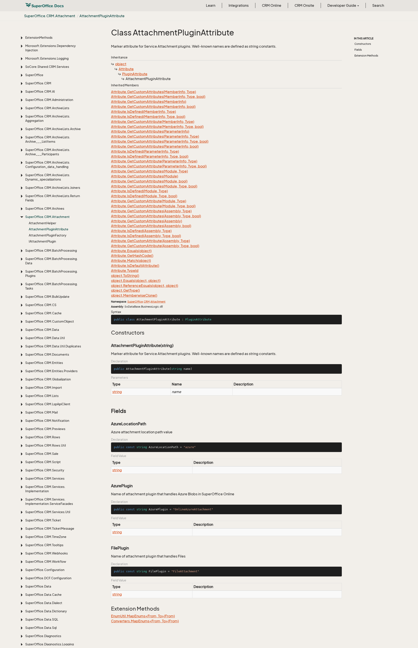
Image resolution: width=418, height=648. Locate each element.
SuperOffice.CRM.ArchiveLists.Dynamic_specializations (47, 177)
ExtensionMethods (38, 37)
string (117, 392)
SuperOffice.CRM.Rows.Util (45, 445)
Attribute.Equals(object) (131, 251)
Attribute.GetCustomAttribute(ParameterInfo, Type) (154, 161)
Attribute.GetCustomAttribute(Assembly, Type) (150, 241)
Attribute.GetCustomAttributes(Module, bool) (149, 181)
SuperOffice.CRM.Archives (44, 208)
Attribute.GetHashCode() (132, 255)
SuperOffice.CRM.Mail (41, 412)
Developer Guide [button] (342, 5)
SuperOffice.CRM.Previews (45, 429)
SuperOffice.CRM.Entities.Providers (51, 371)
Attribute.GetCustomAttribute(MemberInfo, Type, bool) (157, 126)
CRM (147, 301)
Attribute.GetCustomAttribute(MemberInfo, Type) (152, 121)
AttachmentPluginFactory (47, 235)
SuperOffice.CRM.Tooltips (44, 545)
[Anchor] (109, 332)
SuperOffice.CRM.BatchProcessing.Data (51, 261)
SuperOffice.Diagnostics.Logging (49, 644)
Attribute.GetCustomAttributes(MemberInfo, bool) (153, 106)
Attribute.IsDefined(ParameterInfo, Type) (145, 151)
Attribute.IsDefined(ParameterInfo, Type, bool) (149, 156)
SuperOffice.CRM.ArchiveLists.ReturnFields (52, 198)
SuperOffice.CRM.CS (40, 305)
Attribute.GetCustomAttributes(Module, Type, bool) (154, 186)
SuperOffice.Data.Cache (43, 594)
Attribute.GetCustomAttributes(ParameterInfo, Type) (155, 136)
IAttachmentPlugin (42, 241)
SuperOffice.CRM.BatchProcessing (51, 250)
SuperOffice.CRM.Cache (43, 313)
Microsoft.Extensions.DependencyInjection (50, 48)
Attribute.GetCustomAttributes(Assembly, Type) (151, 211)
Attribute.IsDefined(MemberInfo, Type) (143, 111)
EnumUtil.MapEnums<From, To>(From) (143, 616)
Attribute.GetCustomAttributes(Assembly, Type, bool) (156, 216)
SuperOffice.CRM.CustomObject (49, 321)
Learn (210, 5)
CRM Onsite (304, 5)
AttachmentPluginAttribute (102, 16)
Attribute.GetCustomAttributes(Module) (144, 176)
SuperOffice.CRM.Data (42, 330)
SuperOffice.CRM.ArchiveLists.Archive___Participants (47, 152)
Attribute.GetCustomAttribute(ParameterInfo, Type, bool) (159, 166)
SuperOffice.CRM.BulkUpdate (47, 296)
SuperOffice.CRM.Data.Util (45, 338)
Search (378, 5)
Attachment (157, 301)
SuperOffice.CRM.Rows (42, 437)
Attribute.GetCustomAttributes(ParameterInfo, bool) (155, 146)
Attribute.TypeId (124, 270)
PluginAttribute (134, 74)
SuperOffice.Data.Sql (41, 628)
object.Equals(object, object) (135, 280)
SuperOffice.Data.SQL (41, 619)
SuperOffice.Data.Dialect (43, 603)
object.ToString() (125, 275)
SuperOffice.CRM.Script (43, 462)
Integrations (239, 5)
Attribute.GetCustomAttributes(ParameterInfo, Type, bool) (159, 141)
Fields (358, 49)
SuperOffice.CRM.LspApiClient (47, 404)
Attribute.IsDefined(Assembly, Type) (141, 231)
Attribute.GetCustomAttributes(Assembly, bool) (151, 226)
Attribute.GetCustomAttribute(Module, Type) (148, 201)
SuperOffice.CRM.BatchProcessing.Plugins (51, 274)
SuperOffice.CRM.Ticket (43, 520)
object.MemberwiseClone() (134, 295)
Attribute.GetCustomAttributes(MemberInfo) (148, 101)
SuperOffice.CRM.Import (43, 387)
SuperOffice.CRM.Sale (41, 453)
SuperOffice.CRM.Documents (47, 354)
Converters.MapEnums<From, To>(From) (145, 621)
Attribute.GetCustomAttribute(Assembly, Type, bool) (155, 246)
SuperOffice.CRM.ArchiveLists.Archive (53, 129)
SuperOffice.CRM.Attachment (49, 16)
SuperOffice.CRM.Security (44, 470)
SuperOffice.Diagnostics (43, 636)
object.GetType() (125, 290)
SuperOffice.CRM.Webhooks (46, 553)
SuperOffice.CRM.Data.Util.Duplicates (53, 346)
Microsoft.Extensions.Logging (47, 58)
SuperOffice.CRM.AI (40, 91)
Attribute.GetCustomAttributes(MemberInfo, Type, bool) (158, 96)
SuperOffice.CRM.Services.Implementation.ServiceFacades (49, 501)
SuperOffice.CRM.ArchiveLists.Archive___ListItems (47, 139)
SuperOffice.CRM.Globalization (48, 379)
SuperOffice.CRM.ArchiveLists (47, 108)
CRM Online (271, 5)
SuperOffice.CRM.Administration (49, 100)
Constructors (362, 43)
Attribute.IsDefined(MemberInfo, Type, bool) (148, 116)
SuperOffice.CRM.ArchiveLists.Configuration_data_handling (47, 165)
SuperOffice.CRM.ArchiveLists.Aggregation (47, 118)
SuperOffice (34, 75)
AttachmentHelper (42, 223)
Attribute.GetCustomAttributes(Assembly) (146, 221)
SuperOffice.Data (38, 586)
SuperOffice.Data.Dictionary (46, 611)
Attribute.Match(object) (131, 260)
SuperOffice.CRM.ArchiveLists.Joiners (52, 187)
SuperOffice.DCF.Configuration (48, 578)
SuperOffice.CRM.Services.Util (47, 512)
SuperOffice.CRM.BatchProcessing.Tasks (51, 286)
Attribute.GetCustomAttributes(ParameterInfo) (150, 131)
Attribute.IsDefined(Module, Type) (139, 191)
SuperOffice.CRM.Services (44, 478)
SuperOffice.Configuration (44, 570)
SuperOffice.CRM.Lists (42, 396)
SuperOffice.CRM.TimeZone (45, 537)
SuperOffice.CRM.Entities (44, 363)
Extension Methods (366, 55)
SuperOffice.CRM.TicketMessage (49, 528)
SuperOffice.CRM (38, 83)
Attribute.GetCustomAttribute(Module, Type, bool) (153, 206)
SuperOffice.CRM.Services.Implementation (45, 489)
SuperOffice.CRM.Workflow (45, 561)
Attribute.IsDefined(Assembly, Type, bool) (146, 236)
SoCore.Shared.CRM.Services (47, 67)
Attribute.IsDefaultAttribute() (135, 265)
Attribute (126, 69)
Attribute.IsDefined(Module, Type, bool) (144, 196)
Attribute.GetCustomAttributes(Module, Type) (149, 171)
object (120, 64)
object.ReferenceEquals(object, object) (144, 285)
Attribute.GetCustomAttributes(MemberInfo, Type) (153, 92)
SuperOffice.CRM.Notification (47, 420)
